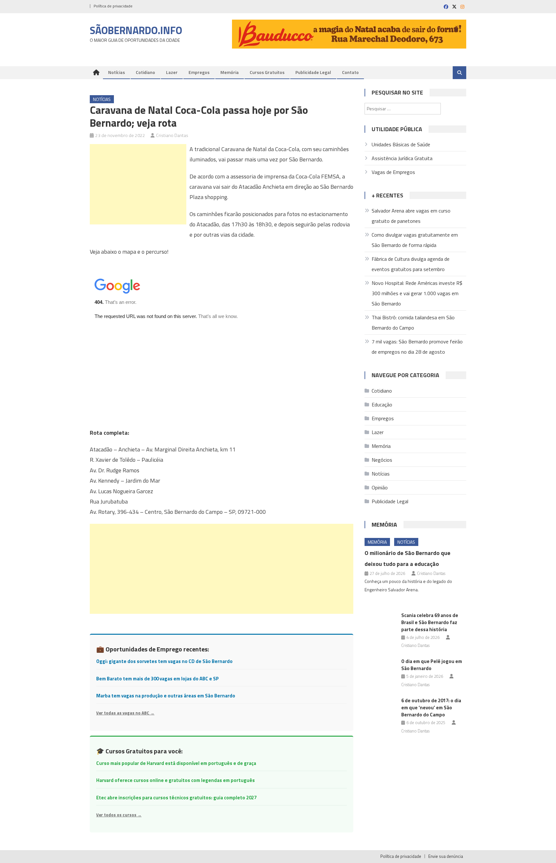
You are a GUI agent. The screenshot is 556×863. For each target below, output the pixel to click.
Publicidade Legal (313, 72)
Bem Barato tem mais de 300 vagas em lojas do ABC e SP (157, 678)
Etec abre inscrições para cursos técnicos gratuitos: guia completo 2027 (176, 797)
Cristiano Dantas (172, 135)
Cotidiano (145, 72)
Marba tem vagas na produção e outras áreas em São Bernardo (165, 695)
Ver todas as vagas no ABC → (125, 713)
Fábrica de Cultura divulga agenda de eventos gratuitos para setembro (410, 264)
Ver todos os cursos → (119, 815)
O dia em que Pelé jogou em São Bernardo (431, 665)
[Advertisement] (138, 184)
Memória (229, 72)
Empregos (199, 72)
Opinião (380, 487)
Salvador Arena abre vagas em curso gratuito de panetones (411, 216)
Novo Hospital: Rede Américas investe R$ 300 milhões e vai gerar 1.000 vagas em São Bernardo (417, 293)
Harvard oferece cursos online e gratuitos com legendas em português (175, 780)
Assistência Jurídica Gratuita (402, 158)
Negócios (382, 460)
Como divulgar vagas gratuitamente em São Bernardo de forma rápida (415, 240)
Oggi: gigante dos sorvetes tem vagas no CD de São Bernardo (164, 661)
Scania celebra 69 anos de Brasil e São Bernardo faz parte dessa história (429, 622)
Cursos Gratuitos (267, 72)
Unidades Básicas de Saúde (401, 144)
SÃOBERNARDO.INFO (136, 30)
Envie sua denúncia (445, 856)
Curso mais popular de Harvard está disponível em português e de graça (176, 763)
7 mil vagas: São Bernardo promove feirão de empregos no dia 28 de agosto (417, 347)
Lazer (172, 72)
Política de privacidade (113, 6)
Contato (350, 72)
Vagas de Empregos (393, 172)
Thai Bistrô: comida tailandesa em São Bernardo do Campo (413, 322)
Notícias (116, 72)
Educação (382, 404)
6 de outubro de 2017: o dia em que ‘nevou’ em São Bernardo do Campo (431, 707)
